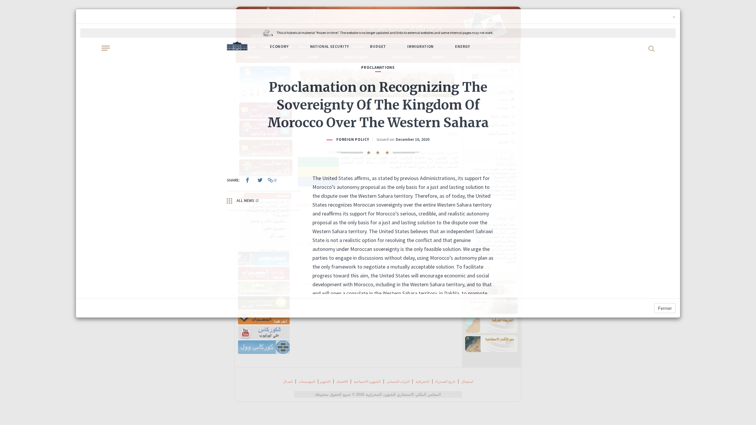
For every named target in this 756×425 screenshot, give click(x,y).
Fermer (665, 308)
